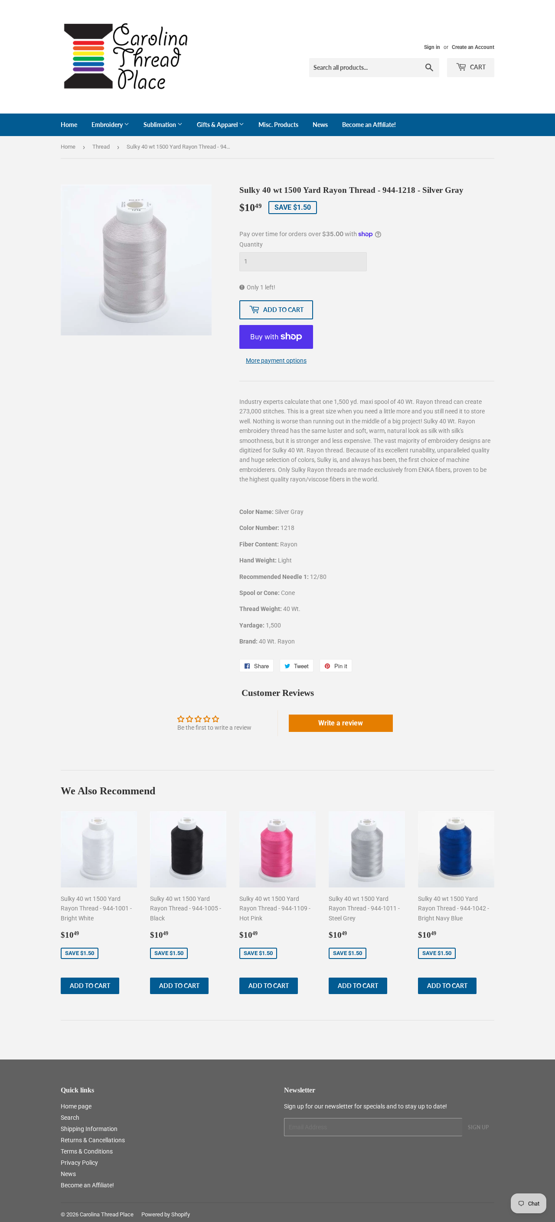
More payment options (276, 360)
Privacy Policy (79, 1162)
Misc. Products (278, 124)
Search (70, 1117)
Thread (101, 146)
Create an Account (473, 47)
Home (69, 124)
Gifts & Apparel (218, 124)
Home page (76, 1106)
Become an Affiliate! (369, 124)
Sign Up (478, 1127)
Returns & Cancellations (93, 1140)
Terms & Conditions (87, 1151)
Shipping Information (89, 1128)
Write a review (340, 723)
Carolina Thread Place (107, 1214)
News (320, 124)
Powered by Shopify (165, 1214)
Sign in (432, 47)
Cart (477, 67)
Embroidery (107, 124)
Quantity (251, 244)
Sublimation (160, 124)
